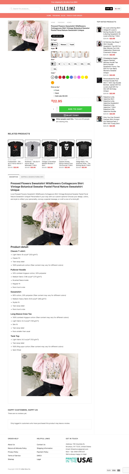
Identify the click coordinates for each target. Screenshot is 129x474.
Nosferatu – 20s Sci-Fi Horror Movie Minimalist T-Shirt (32, 163)
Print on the (55, 87)
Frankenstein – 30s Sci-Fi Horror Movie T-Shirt (15, 163)
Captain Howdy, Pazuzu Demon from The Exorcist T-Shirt (66, 163)
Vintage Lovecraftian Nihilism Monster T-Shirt (49, 163)
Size (53, 59)
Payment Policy (42, 452)
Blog (63, 15)
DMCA (39, 456)
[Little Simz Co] (64, 8)
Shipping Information (45, 448)
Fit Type (54, 40)
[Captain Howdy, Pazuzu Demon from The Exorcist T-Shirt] (66, 149)
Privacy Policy (13, 452)
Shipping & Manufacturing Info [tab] (32, 177)
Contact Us (41, 444)
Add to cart (75, 109)
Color (53, 73)
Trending (56, 15)
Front (57, 90)
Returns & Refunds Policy (17, 448)
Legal (39, 459)
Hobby (69, 22)
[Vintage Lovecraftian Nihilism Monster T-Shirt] (49, 149)
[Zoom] (10, 48)
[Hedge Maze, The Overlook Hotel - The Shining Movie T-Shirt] (83, 149)
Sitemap (11, 459)
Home (49, 15)
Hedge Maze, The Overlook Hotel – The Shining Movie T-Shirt (83, 163)
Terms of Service (14, 456)
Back (57, 93)
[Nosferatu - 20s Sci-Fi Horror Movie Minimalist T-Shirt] (32, 149)
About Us (11, 444)
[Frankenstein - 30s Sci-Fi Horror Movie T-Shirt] (15, 149)
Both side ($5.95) (61, 96)
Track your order (74, 15)
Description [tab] (13, 177)
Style (54, 48)
